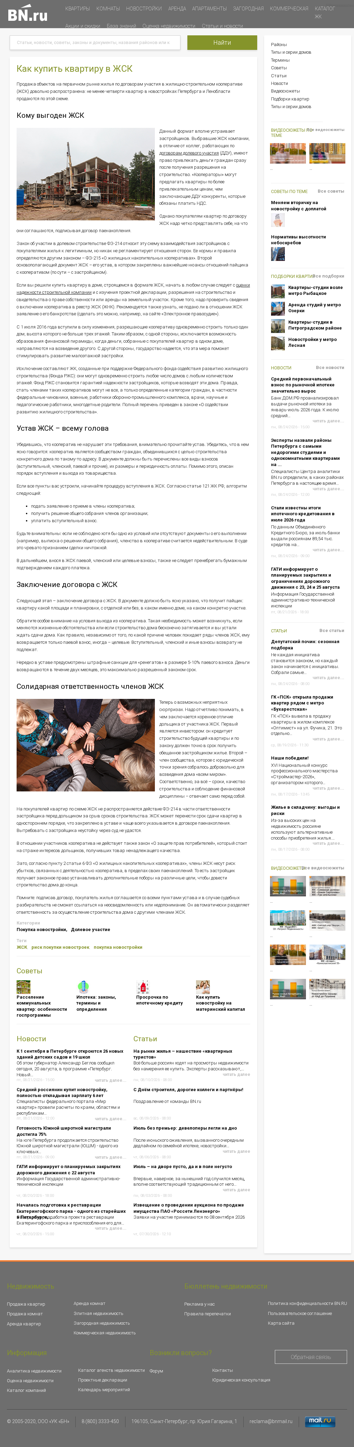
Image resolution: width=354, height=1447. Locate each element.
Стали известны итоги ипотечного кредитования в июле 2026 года (303, 514)
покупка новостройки (118, 947)
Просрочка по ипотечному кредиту (159, 1000)
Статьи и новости (222, 26)
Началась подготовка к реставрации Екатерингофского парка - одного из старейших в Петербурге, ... (71, 1207)
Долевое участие (90, 929)
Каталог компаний (26, 1390)
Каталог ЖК (325, 12)
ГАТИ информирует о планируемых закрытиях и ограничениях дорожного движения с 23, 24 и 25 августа (305, 578)
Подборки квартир (290, 99)
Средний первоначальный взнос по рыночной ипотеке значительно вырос (303, 385)
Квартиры (77, 8)
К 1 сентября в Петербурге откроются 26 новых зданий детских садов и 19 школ (70, 1054)
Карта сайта (281, 1323)
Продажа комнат (25, 1313)
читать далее (236, 1074)
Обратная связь (311, 1357)
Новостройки (144, 8)
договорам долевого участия (189, 153)
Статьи (279, 75)
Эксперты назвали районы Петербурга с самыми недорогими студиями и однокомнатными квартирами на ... (305, 452)
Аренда (177, 8)
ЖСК (22, 947)
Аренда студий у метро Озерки (314, 308)
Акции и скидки (82, 26)
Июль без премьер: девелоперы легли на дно (185, 1128)
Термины (280, 60)
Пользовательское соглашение (300, 1313)
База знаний (121, 26)
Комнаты (108, 8)
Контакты (222, 1370)
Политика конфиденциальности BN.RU (307, 1303)
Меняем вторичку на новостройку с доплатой (298, 205)
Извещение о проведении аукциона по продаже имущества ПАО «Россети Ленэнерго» (188, 1207)
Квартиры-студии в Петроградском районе (315, 325)
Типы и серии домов (291, 52)
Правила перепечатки (207, 1313)
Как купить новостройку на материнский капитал (220, 1003)
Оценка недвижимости (168, 26)
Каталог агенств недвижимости (111, 1370)
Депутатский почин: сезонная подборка (305, 644)
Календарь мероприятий (104, 1389)
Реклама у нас (199, 1304)
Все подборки (328, 276)
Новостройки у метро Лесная (312, 342)
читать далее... (111, 1228)
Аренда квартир (24, 1323)
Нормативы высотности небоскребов (298, 240)
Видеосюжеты (285, 91)
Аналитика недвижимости (34, 1371)
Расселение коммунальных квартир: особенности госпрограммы (42, 1006)
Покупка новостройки (41, 929)
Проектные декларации (102, 1380)
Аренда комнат (89, 1303)
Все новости (330, 367)
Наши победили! (290, 758)
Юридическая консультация (241, 1380)
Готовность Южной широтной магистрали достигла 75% (64, 1130)
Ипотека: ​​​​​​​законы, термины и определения (96, 1003)
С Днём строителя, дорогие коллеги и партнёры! (188, 1089)
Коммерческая (289, 8)
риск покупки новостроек (60, 947)
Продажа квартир (26, 1304)
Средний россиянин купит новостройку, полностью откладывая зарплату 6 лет (62, 1092)
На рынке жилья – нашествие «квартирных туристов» (182, 1054)
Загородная (248, 8)
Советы (279, 67)
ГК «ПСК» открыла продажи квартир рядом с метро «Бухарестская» (302, 703)
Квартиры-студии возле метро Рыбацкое (315, 290)
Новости (279, 83)
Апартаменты (209, 8)
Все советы (331, 191)
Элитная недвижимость (98, 1313)
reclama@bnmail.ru (271, 1421)
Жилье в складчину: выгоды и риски (305, 810)
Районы (279, 44)
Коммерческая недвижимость (105, 1332)
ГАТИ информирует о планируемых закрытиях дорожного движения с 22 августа (69, 1169)
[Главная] (27, 12)
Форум (156, 1371)
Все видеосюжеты (325, 130)
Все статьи (331, 630)
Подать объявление (85, 40)
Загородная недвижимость (102, 1323)
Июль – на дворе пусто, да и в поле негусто (182, 1166)
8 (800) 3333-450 (100, 1421)
